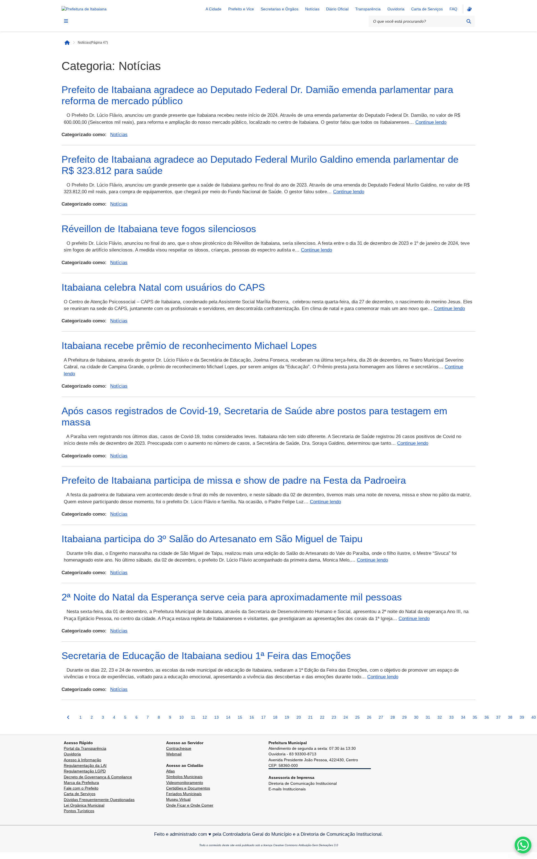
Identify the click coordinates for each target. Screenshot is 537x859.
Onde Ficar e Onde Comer (189, 805)
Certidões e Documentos (188, 788)
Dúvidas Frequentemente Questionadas (99, 799)
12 (204, 717)
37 (498, 717)
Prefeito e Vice (241, 9)
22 (322, 717)
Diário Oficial (337, 9)
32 (439, 717)
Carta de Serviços (427, 9)
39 (522, 717)
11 (193, 717)
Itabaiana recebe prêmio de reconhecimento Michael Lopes (189, 345)
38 (510, 717)
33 (451, 717)
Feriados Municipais (184, 794)
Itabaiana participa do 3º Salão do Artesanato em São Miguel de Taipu (212, 538)
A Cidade (214, 9)
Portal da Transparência (85, 748)
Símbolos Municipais (184, 776)
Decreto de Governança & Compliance (98, 777)
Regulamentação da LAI (85, 765)
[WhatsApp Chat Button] (523, 845)
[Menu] (66, 21)
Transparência (368, 9)
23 (334, 717)
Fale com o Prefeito (81, 788)
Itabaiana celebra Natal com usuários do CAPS (163, 287)
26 (369, 717)
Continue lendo (430, 122)
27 (381, 717)
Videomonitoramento (184, 782)
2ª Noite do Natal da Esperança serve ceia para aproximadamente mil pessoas (232, 597)
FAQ (453, 9)
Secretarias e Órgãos (279, 9)
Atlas (170, 771)
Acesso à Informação (82, 760)
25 (357, 717)
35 (475, 717)
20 (298, 717)
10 (181, 717)
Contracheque (178, 748)
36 (486, 717)
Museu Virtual (178, 799)
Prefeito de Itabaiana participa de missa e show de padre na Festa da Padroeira (234, 480)
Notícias (312, 9)
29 (404, 717)
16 (251, 717)
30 (416, 717)
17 (263, 717)
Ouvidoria (395, 9)
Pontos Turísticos (79, 811)
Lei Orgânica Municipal (84, 805)
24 (345, 717)
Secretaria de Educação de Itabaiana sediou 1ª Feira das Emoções (206, 655)
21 (310, 717)
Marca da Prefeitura (81, 782)
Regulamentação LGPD (85, 771)
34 (463, 717)
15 (240, 717)
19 (287, 717)
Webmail (174, 754)
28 (392, 717)
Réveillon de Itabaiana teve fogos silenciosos (159, 228)
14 (228, 717)
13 (216, 717)
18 (275, 717)
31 (428, 717)
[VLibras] (468, 8)
